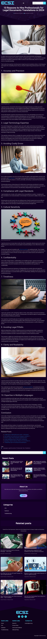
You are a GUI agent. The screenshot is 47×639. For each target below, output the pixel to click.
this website (11, 178)
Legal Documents (12, 448)
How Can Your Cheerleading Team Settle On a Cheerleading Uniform (39, 476)
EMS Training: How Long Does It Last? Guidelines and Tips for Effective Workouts (39, 462)
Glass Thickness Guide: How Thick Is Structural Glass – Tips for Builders (16, 476)
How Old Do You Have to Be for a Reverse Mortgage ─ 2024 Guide (16, 462)
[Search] (44, 3)
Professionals (19, 448)
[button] (23, 3)
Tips (24, 448)
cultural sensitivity (23, 249)
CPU (5, 508)
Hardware (7, 510)
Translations (27, 448)
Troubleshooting (8, 513)
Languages (5, 448)
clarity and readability (28, 387)
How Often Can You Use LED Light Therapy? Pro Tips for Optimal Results (16, 469)
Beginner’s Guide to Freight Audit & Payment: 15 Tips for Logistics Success (39, 469)
